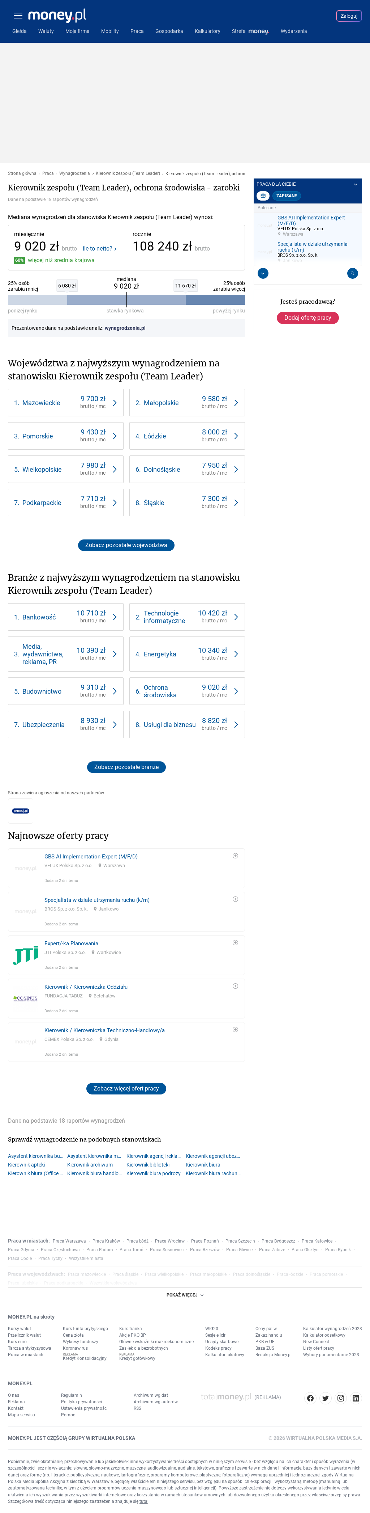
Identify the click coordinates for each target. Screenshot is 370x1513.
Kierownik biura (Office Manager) (37, 1173)
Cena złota (73, 1335)
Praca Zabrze (272, 1249)
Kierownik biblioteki (147, 1165)
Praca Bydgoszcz (278, 1241)
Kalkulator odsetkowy (324, 1335)
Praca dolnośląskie (251, 1274)
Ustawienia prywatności (84, 1408)
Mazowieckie (41, 403)
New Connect (316, 1341)
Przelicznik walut (24, 1335)
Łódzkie (155, 436)
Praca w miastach (25, 1354)
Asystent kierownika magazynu (96, 1156)
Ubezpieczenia (43, 724)
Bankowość (39, 617)
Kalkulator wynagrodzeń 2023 (332, 1328)
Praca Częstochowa (60, 1249)
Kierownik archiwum (90, 1165)
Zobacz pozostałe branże (126, 767)
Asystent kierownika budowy (37, 1156)
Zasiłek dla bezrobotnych (143, 1348)
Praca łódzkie (290, 1274)
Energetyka (160, 654)
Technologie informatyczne (164, 617)
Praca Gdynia (21, 1249)
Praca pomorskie (326, 1274)
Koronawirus (75, 1348)
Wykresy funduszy (80, 1341)
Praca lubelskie (23, 1283)
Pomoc (68, 1414)
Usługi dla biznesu (170, 724)
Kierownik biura (203, 1165)
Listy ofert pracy (318, 1348)
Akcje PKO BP (132, 1335)
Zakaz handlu (268, 1335)
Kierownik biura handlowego (96, 1173)
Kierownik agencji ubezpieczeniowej (215, 1156)
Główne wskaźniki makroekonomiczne (156, 1341)
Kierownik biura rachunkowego (215, 1173)
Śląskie (154, 503)
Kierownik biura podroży (153, 1173)
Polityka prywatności (81, 1401)
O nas (13, 1395)
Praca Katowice (317, 1241)
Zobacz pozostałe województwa (126, 545)
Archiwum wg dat (151, 1395)
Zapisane (286, 195)
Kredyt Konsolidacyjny (85, 1358)
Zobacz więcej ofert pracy (126, 1088)
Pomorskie (37, 436)
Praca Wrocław (170, 1241)
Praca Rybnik (338, 1249)
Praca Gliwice (239, 1249)
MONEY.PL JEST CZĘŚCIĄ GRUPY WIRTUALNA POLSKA (71, 1438)
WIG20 (211, 1328)
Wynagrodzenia (74, 173)
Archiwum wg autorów (156, 1401)
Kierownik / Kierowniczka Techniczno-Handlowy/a (104, 1030)
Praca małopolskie (208, 1274)
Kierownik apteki (26, 1165)
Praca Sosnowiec (167, 1249)
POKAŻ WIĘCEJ (182, 1295)
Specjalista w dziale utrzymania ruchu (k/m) (97, 900)
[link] (66, 402)
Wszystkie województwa (113, 1283)
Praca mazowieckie (87, 1274)
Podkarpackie (41, 503)
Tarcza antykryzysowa (29, 1348)
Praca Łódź (137, 1241)
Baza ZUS (264, 1348)
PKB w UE (265, 1341)
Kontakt (15, 1408)
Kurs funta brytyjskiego (85, 1328)
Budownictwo (41, 691)
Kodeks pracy (218, 1348)
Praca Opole (20, 1258)
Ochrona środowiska (160, 691)
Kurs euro (17, 1341)
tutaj (144, 1501)
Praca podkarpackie (63, 1283)
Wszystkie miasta (86, 1258)
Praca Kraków (106, 1241)
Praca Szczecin (240, 1241)
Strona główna (22, 173)
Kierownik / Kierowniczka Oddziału (86, 987)
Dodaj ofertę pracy (307, 317)
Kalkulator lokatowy (224, 1354)
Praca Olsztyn (305, 1249)
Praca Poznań (205, 1241)
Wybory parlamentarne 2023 (331, 1354)
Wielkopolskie (42, 469)
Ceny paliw (266, 1328)
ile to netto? (97, 248)
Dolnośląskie (162, 469)
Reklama (16, 1401)
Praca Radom (99, 1249)
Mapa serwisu (21, 1414)
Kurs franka (130, 1328)
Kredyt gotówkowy (137, 1358)
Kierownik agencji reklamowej (156, 1156)
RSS (137, 1408)
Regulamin (71, 1395)
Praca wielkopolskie (164, 1274)
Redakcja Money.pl (273, 1354)
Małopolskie (161, 403)
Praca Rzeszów (205, 1249)
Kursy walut (19, 1328)
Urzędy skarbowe (221, 1341)
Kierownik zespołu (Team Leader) (128, 173)
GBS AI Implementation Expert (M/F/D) (91, 856)
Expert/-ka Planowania (71, 943)
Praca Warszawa (69, 1241)
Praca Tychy (50, 1258)
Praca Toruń (131, 1249)
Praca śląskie (125, 1274)
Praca (48, 173)
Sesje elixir (215, 1335)
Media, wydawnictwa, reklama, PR (43, 654)
